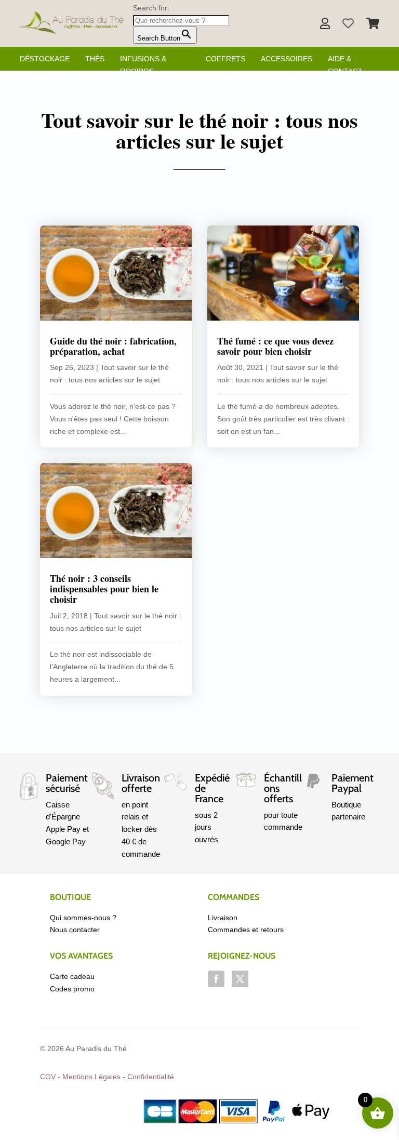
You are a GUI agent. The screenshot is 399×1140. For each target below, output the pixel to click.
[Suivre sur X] (240, 979)
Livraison (222, 917)
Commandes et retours (246, 929)
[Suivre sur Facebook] (216, 979)
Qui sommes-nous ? (83, 917)
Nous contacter (75, 929)
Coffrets (225, 59)
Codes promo (72, 989)
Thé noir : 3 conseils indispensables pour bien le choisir (104, 589)
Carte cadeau (72, 976)
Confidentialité (150, 1076)
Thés (94, 59)
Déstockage (45, 59)
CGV (48, 1076)
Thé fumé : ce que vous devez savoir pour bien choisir (275, 346)
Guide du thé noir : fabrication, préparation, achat (113, 346)
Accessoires (286, 59)
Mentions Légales (91, 1076)
